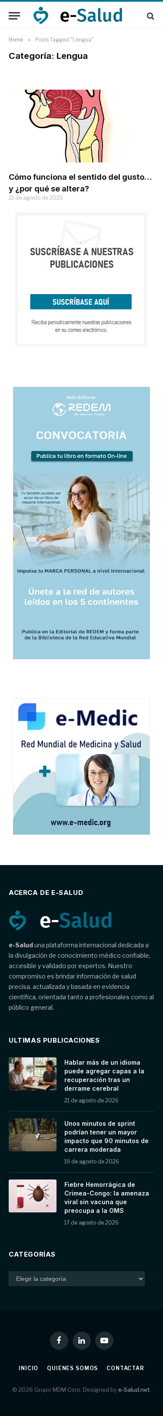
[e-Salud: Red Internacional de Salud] (82, 16)
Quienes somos (72, 1368)
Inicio (28, 1368)
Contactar (125, 1368)
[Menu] (14, 16)
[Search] (149, 16)
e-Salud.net (134, 1389)
